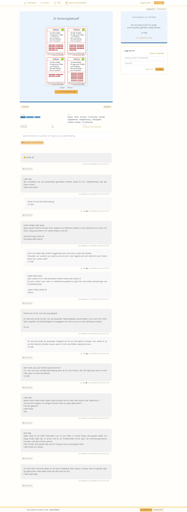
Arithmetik (30, 117)
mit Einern (83, 117)
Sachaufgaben (96, 120)
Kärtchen (102, 117)
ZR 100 (76, 117)
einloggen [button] (159, 3)
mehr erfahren (54, 510)
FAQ (59, 3)
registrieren (145, 3)
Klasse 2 (70, 117)
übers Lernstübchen (78, 3)
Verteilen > (107, 107)
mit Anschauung (87, 122)
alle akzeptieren (146, 510)
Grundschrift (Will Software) (92, 127)
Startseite (31, 3)
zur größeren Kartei (144, 38)
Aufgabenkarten (73, 120)
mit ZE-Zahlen (92, 117)
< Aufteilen (25, 107)
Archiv (46, 3)
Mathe (23, 117)
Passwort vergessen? (157, 53)
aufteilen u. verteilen (74, 122)
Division (37, 117)
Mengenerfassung (85, 120)
